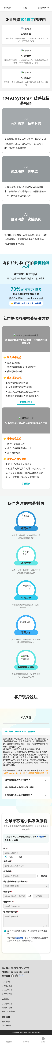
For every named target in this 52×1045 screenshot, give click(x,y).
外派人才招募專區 (8, 1011)
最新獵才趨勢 (7, 1007)
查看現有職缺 (7, 986)
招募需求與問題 (10, 912)
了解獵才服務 (7, 1004)
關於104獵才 (7, 1021)
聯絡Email (8, 901)
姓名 (5, 848)
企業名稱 (7, 861)
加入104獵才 (7, 1025)
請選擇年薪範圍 (12, 886)
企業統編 (7, 871)
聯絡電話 (7, 891)
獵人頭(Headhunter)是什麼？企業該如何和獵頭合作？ (25, 771)
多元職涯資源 (7, 993)
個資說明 (19, 938)
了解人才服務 (7, 990)
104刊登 (40, 837)
